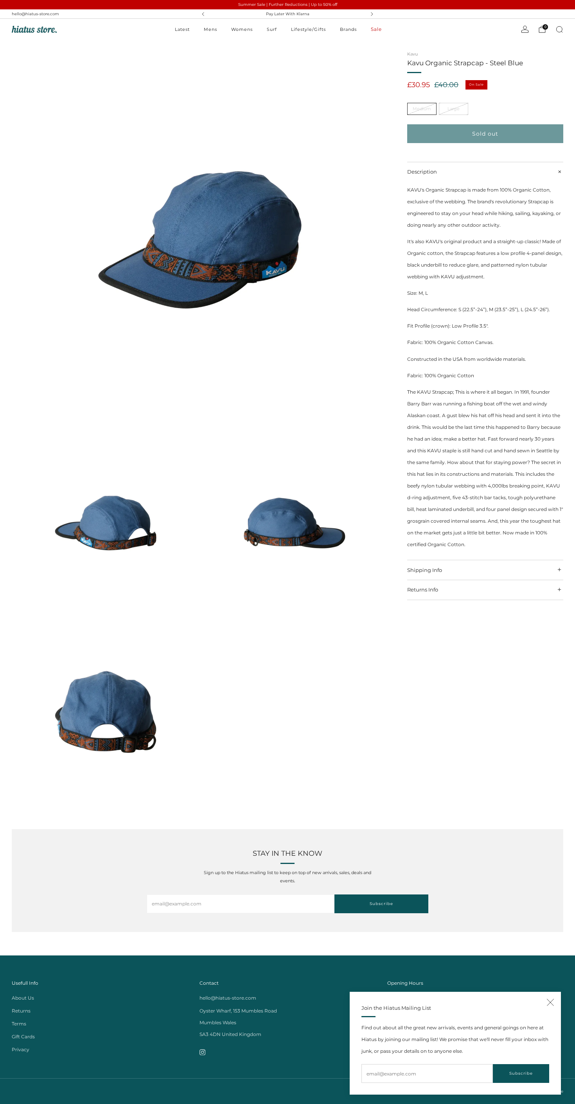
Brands (348, 29)
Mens (210, 29)
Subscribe (521, 1073)
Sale (376, 29)
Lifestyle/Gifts (308, 29)
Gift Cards (23, 1036)
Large (453, 108)
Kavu (412, 54)
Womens (242, 29)
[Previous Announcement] (203, 14)
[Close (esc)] (550, 1002)
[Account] (525, 29)
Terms (19, 1024)
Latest (182, 29)
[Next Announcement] (372, 14)
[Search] (559, 29)
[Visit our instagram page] (202, 1052)
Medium (422, 108)
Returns (21, 1011)
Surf (272, 29)
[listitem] (287, 14)
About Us (23, 998)
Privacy (20, 1049)
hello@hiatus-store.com (35, 13)
